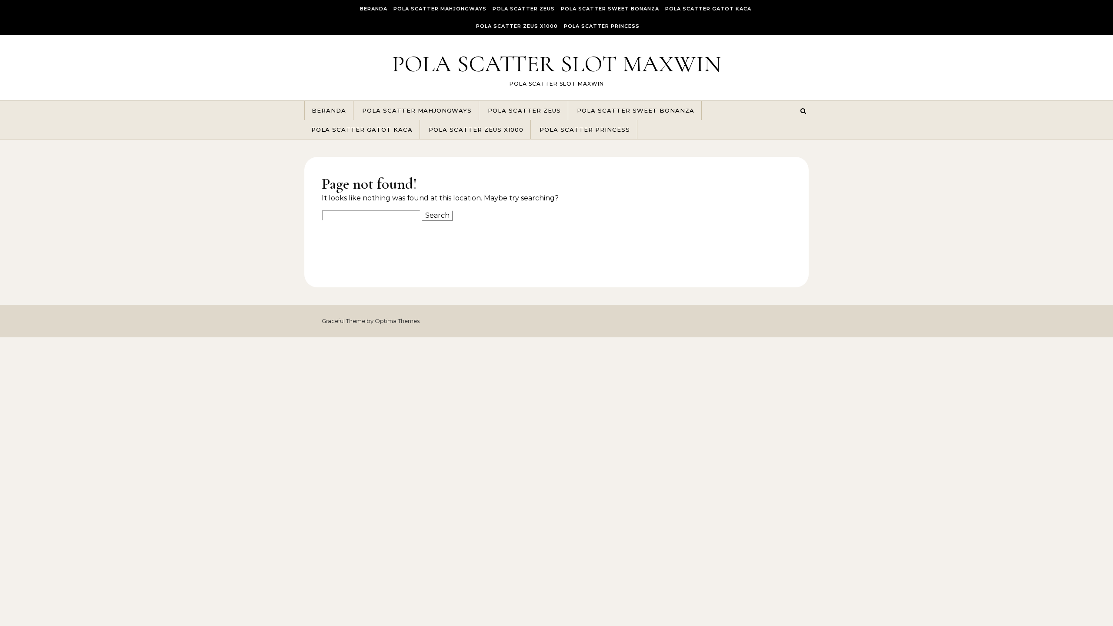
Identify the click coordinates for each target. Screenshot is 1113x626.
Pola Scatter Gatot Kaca (708, 9)
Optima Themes (397, 320)
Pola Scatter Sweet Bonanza (610, 9)
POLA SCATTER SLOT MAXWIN (556, 64)
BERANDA (373, 9)
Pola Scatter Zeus (524, 9)
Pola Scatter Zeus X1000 (517, 26)
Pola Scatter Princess (602, 26)
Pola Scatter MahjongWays (440, 9)
